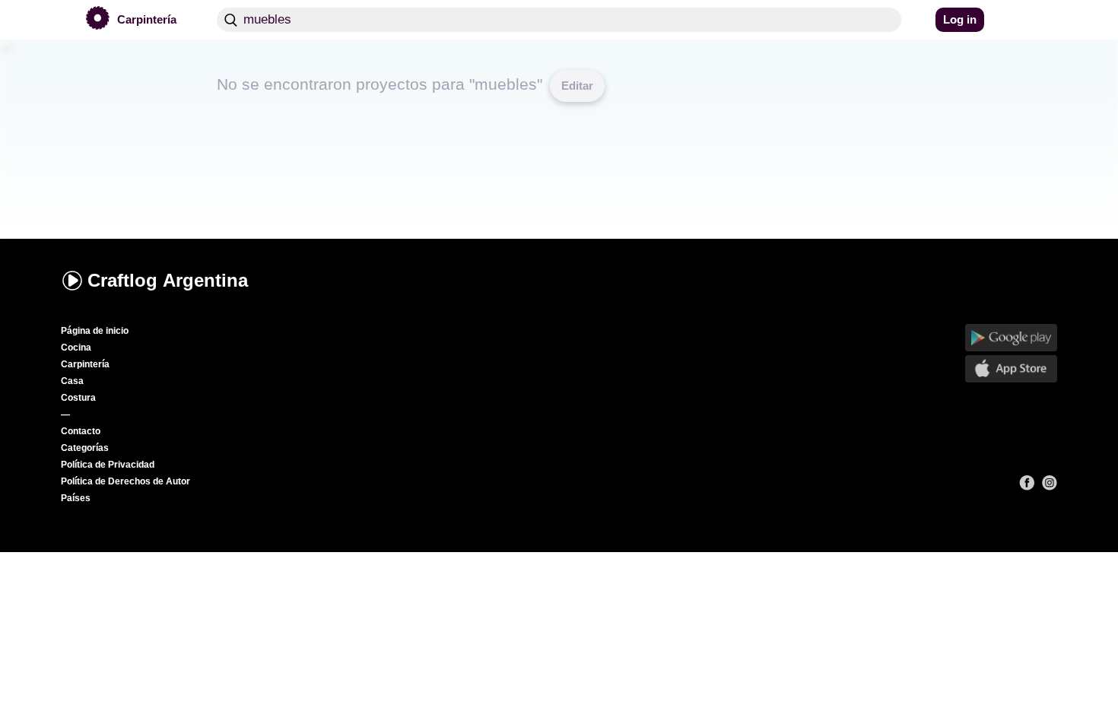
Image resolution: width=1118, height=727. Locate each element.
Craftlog (167, 280)
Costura (78, 397)
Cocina (76, 347)
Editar (577, 85)
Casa (72, 381)
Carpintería (85, 364)
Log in (960, 19)
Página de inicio (95, 330)
